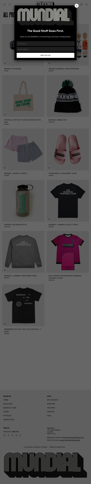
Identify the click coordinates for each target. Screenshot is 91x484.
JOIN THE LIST (45, 55)
